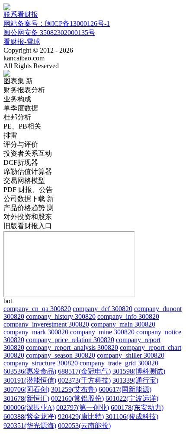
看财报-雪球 (21, 41)
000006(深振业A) (29, 407)
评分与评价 (20, 144)
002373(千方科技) (84, 380)
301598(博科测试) (138, 371)
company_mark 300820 (35, 332)
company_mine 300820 (102, 332)
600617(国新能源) (125, 389)
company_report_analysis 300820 (72, 347)
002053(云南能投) (84, 425)
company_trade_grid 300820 (119, 363)
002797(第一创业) (82, 407)
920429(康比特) (81, 416)
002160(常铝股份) (77, 398)
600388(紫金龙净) (29, 416)
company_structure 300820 (40, 363)
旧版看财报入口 (27, 226)
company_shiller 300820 (130, 355)
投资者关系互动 (27, 153)
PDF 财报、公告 (28, 189)
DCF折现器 (20, 162)
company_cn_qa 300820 (37, 308)
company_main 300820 (123, 324)
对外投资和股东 (27, 216)
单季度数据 (20, 108)
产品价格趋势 (28, 207)
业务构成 (17, 99)
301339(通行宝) (135, 380)
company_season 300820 (60, 355)
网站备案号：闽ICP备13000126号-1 (56, 23)
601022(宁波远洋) (132, 398)
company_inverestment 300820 (46, 324)
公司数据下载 (28, 198)
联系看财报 (20, 14)
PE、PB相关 (22, 126)
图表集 (18, 81)
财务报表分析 (24, 90)
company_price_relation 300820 (70, 339)
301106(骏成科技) (132, 416)
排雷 (10, 135)
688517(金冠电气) (84, 371)
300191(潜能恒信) (29, 380)
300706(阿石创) (26, 389)
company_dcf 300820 (102, 308)
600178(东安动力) (137, 407)
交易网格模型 (24, 180)
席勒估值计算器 (27, 171)
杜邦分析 (17, 117)
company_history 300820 (61, 316)
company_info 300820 (128, 316)
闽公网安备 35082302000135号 (49, 32)
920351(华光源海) (29, 425)
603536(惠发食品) (29, 371)
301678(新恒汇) (26, 398)
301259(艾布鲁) (74, 389)
